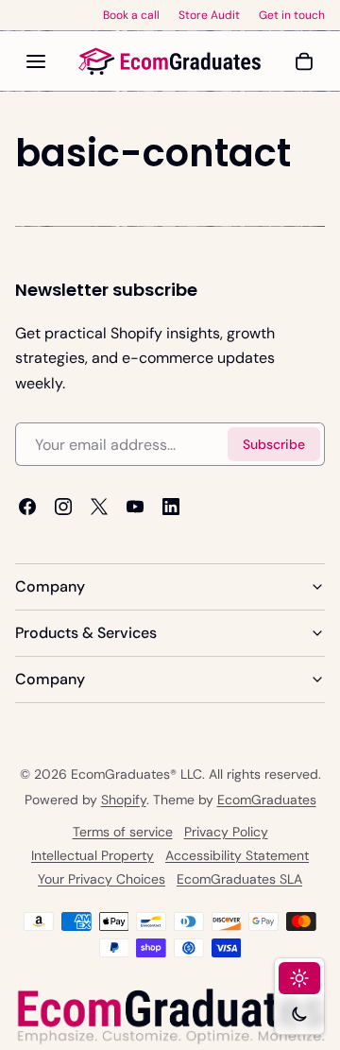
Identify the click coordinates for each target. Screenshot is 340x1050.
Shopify (123, 799)
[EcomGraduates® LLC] (170, 61)
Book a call (131, 15)
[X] (99, 507)
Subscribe (274, 444)
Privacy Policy (226, 831)
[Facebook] (27, 507)
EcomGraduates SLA (239, 878)
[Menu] (36, 61)
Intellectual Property (92, 855)
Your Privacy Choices (101, 878)
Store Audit (209, 15)
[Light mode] (299, 978)
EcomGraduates (266, 799)
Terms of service (123, 831)
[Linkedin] (171, 507)
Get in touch (292, 15)
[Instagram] (63, 507)
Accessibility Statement (237, 855)
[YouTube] (135, 507)
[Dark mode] (299, 1014)
